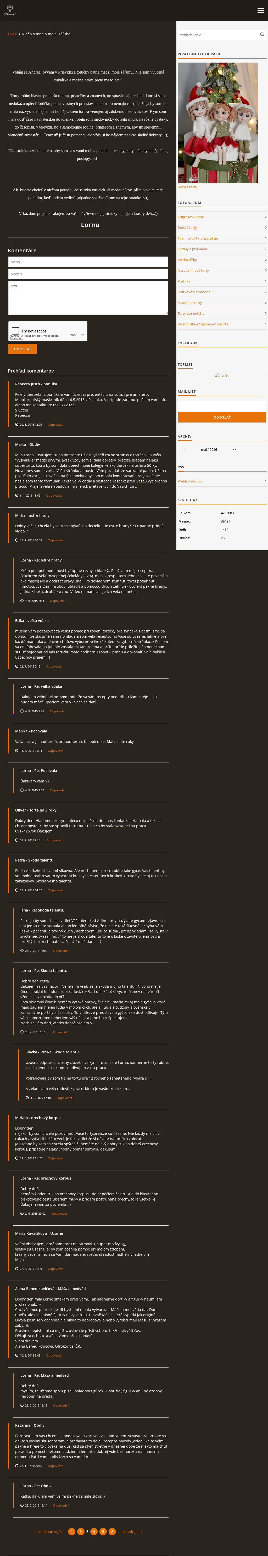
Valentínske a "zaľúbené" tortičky (203, 324)
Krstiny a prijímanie (193, 249)
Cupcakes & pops (191, 216)
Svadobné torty (190, 302)
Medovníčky (187, 259)
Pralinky (184, 281)
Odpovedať (55, 424)
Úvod (12, 33)
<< (184, 449)
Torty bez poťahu (191, 313)
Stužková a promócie (194, 292)
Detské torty (187, 187)
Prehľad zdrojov (190, 481)
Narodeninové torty (193, 270)
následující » (131, 1531)
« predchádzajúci (49, 1531)
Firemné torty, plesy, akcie (198, 238)
